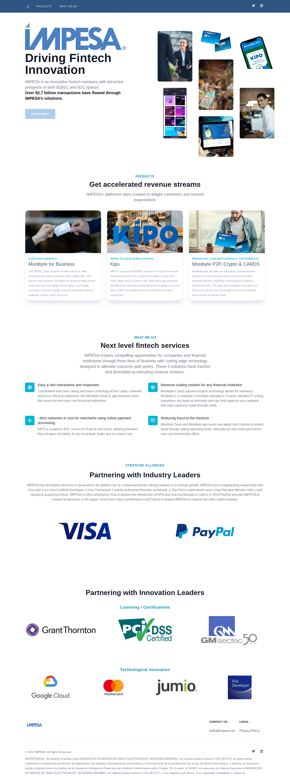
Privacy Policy (249, 730)
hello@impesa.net (222, 730)
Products (43, 6)
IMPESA (40, 752)
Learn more (40, 113)
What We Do (68, 6)
